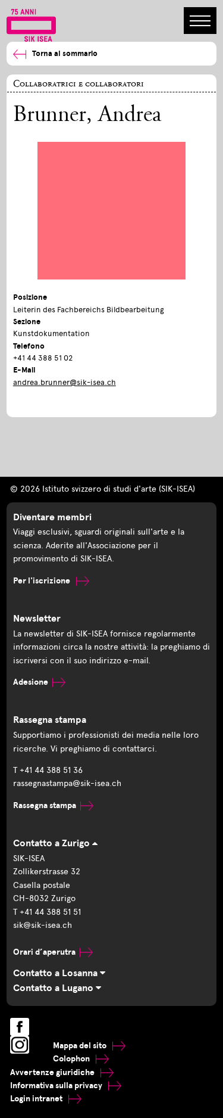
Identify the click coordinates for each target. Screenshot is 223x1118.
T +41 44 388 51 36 (48, 770)
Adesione (30, 682)
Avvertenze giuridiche (53, 1072)
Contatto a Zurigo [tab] (52, 843)
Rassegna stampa (44, 805)
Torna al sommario (65, 53)
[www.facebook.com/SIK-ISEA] (19, 1027)
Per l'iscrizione (42, 581)
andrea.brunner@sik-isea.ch (64, 382)
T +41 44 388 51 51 (47, 912)
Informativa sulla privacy (57, 1085)
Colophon (72, 1059)
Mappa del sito (80, 1046)
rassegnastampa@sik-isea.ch (67, 783)
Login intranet (37, 1099)
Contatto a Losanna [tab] (56, 973)
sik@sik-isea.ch (42, 925)
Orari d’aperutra (44, 952)
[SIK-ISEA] (31, 24)
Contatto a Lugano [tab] (54, 988)
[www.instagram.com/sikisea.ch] (19, 1045)
